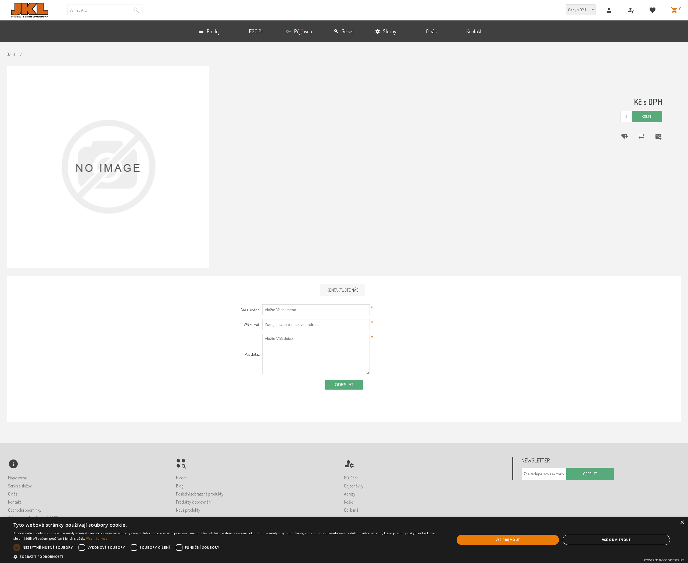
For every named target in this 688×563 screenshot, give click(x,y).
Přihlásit (631, 10)
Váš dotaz (252, 354)
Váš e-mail (252, 324)
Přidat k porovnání (638, 136)
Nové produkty (188, 510)
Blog (179, 486)
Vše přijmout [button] (508, 539)
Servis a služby (20, 486)
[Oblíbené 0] (653, 10)
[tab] (342, 290)
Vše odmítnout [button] (616, 539)
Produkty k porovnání (194, 502)
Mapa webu (17, 477)
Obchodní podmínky (24, 510)
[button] (227, 556)
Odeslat (344, 384)
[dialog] (344, 540)
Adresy (349, 494)
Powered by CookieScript (664, 560)
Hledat (137, 10)
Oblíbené (351, 510)
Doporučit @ (655, 136)
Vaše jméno (250, 309)
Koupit (647, 116)
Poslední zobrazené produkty (199, 494)
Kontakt (14, 502)
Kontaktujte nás (343, 290)
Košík (348, 502)
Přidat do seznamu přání (621, 136)
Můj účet (351, 477)
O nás (12, 494)
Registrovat (609, 10)
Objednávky (353, 486)
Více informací (97, 538)
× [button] (682, 523)
